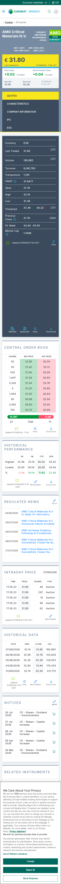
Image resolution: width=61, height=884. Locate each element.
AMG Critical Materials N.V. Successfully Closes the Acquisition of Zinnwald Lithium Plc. (37, 550)
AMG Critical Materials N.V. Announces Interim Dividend (37, 522)
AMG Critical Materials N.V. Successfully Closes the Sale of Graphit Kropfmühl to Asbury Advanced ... (38, 541)
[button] (15, 181)
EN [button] (57, 2)
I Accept (30, 861)
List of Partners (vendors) (15, 854)
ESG (9, 127)
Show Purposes (30, 878)
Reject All (30, 870)
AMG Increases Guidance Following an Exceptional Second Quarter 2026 (36, 532)
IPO (9, 119)
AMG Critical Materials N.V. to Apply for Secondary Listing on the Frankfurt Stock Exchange (37, 513)
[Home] (24, 11)
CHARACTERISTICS (18, 103)
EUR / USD (33, 48)
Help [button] (35, 431)
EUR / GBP (18, 50)
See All (54, 503)
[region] (30, 833)
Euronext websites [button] (33, 2)
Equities (9, 22)
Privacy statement (18, 831)
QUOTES (12, 95)
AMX (35, 50)
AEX (15, 48)
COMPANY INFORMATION (21, 111)
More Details (35, 485)
